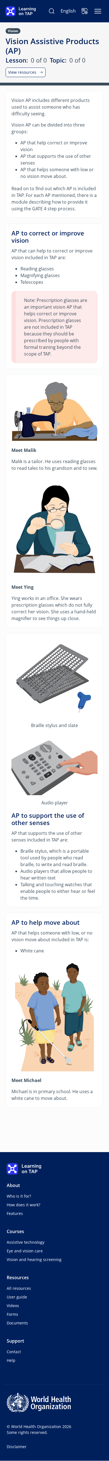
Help (11, 1360)
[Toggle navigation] (97, 11)
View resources (22, 72)
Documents (17, 1323)
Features (15, 1213)
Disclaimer (17, 1446)
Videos (13, 1305)
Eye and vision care (25, 1250)
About (13, 1185)
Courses (15, 1231)
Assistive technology (25, 1242)
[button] (84, 11)
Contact (14, 1351)
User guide (17, 1297)
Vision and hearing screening (34, 1259)
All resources (19, 1288)
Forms (12, 1314)
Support (15, 1341)
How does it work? (23, 1204)
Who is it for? (19, 1196)
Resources (18, 1277)
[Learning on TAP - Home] (21, 11)
